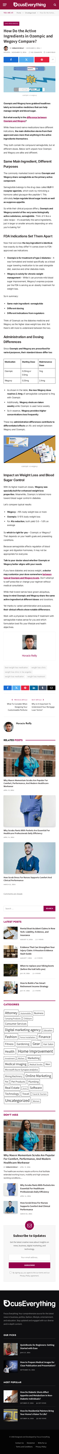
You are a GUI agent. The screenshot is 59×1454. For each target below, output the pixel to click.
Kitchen (21, 1058)
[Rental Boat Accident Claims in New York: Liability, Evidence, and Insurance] (11, 933)
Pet (6, 1081)
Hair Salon (48, 1044)
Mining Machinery (13, 1076)
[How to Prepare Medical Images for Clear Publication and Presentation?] (11, 1366)
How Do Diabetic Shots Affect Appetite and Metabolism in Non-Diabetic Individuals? (36, 1395)
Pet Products (18, 1081)
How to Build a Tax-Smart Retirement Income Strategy (34, 985)
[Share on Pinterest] (42, 59)
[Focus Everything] (29, 4)
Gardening (23, 1044)
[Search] (54, 4)
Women (36, 1101)
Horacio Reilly (18, 48)
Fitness (9, 1044)
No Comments (36, 52)
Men (48, 1064)
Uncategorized (11, 23)
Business (38, 1013)
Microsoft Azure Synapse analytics (21, 1069)
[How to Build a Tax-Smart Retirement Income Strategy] (11, 987)
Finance (44, 1036)
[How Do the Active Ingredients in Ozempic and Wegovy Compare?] (29, 79)
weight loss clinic (39, 667)
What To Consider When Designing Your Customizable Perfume (17, 707)
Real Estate (12, 1088)
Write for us (42, 1443)
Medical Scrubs (36, 1064)
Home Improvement (35, 1051)
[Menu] (5, 4)
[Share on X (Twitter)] (26, 59)
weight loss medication (14, 676)
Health (9, 1051)
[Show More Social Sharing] (52, 59)
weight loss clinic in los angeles (18, 672)
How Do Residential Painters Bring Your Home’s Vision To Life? (37, 1412)
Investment (10, 1058)
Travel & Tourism (39, 1094)
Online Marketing (38, 1075)
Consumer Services (15, 1023)
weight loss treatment (36, 676)
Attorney (11, 1012)
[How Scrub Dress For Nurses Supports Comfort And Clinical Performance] (29, 858)
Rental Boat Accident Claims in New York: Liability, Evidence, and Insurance (37, 932)
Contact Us (19, 1443)
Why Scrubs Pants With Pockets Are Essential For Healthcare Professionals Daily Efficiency (27, 832)
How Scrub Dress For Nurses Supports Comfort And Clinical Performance (35, 1206)
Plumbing (33, 1081)
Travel (25, 1093)
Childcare (28, 1018)
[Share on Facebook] (11, 59)
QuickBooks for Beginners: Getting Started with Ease (37, 1346)
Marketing (34, 1058)
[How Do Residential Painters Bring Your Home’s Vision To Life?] (11, 1415)
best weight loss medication (16, 667)
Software (36, 1087)
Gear (36, 1043)
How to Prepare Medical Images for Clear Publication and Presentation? (37, 1364)
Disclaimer (31, 1443)
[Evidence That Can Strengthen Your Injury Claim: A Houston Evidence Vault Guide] (11, 951)
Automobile (26, 1013)
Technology (12, 1094)
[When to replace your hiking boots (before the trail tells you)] (11, 970)
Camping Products (13, 1018)
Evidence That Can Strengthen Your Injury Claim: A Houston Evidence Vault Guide (37, 950)
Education (48, 1030)
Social (25, 1088)
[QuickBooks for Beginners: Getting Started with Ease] (11, 1349)
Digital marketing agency (23, 1029)
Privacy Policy (25, 1275)
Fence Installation (27, 1037)
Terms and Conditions (24, 1446)
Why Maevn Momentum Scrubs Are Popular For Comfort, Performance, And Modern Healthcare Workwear (26, 783)
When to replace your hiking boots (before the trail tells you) (37, 967)
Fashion (11, 1036)
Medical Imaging (15, 1064)
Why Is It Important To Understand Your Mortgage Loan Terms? (43, 707)
